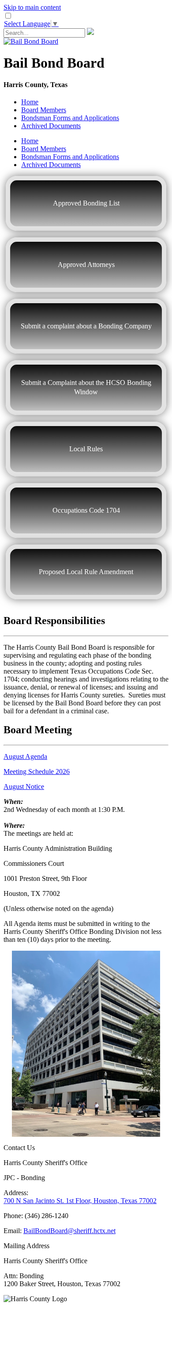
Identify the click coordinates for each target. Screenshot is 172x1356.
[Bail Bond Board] (31, 41)
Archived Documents (51, 126)
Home (29, 102)
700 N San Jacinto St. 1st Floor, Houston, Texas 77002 (80, 1200)
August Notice (24, 786)
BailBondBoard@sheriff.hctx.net (69, 1230)
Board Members (43, 110)
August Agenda (25, 756)
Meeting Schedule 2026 (37, 771)
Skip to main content (32, 7)
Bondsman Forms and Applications (70, 118)
